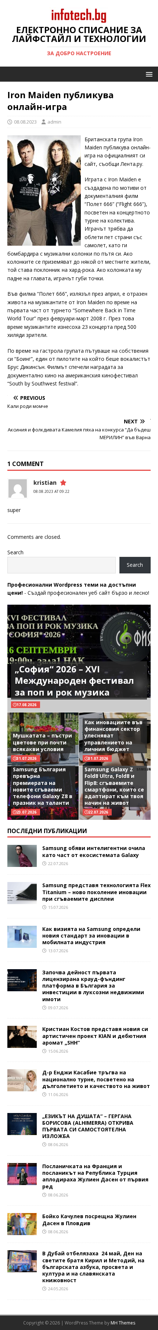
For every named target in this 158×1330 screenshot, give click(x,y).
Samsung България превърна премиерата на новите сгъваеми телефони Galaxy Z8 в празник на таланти (42, 786)
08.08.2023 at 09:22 (51, 491)
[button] (148, 73)
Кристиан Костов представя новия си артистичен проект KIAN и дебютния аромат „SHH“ (95, 1035)
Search (15, 552)
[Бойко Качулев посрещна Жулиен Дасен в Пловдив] (22, 1230)
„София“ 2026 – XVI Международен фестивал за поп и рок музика (74, 680)
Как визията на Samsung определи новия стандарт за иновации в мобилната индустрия (91, 935)
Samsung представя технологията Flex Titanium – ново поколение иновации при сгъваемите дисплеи (96, 892)
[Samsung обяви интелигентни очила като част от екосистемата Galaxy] (22, 862)
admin (54, 121)
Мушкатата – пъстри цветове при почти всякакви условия (42, 742)
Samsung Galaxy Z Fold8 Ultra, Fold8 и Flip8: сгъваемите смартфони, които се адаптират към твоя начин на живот (114, 786)
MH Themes (123, 1323)
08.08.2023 (25, 121)
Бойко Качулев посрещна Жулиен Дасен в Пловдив (89, 1219)
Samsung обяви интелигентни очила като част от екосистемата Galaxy (93, 851)
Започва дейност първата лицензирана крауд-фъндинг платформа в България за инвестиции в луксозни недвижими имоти (93, 986)
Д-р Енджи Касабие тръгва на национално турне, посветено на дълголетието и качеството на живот (96, 1079)
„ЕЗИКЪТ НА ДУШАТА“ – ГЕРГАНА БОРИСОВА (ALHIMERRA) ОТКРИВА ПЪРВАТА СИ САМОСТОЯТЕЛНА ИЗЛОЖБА (87, 1126)
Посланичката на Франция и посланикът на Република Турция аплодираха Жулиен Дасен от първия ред (95, 1176)
